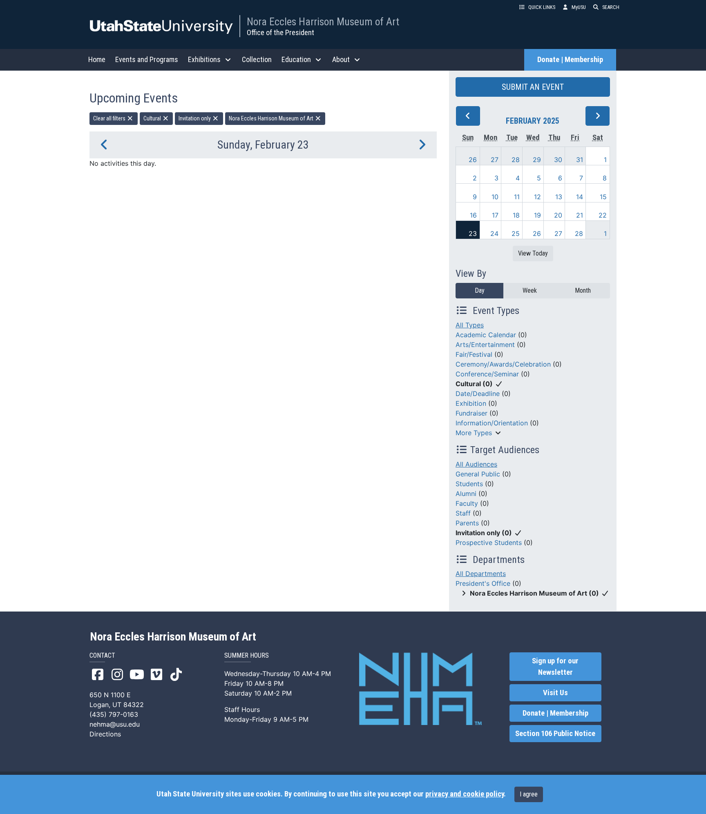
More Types (474, 433)
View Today (533, 253)
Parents (467, 523)
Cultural (152, 118)
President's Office (483, 583)
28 (516, 160)
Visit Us (555, 692)
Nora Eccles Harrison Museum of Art (323, 22)
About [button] (341, 59)
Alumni (466, 493)
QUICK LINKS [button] (541, 7)
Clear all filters (110, 118)
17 (495, 215)
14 (579, 197)
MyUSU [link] (579, 7)
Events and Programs (146, 59)
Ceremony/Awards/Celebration (503, 364)
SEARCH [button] (610, 7)
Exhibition (471, 403)
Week (530, 290)
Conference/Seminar (487, 374)
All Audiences (476, 464)
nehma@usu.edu (114, 724)
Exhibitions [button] (204, 59)
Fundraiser (471, 413)
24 (494, 233)
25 (516, 233)
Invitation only (195, 118)
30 (558, 160)
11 (517, 197)
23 (473, 233)
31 (579, 160)
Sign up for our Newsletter (555, 666)
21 (579, 215)
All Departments (481, 573)
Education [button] (296, 59)
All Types (470, 325)
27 (494, 160)
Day (480, 290)
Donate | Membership (570, 59)
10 (495, 197)
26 (473, 160)
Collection (257, 59)
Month (583, 290)
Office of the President (280, 32)
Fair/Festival (474, 354)
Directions (105, 734)
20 (558, 215)
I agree (529, 794)
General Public (478, 474)
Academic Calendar (486, 335)
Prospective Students (489, 542)
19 (537, 215)
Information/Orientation (492, 423)
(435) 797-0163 (113, 714)
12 (537, 197)
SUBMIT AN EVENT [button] (533, 87)
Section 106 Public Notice (555, 733)
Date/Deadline (478, 393)
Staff (463, 513)
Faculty (467, 503)
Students (469, 484)
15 (603, 197)
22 (603, 215)
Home (96, 59)
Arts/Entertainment (485, 344)
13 (558, 197)
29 (537, 160)
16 (473, 215)
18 (516, 215)
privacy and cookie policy (464, 794)
